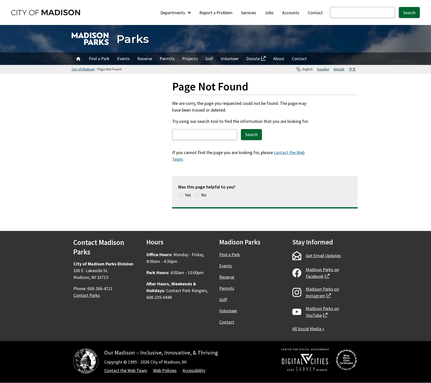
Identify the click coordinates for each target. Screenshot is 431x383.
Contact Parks (86, 295)
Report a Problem (215, 12)
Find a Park (99, 58)
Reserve (144, 58)
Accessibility (194, 370)
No (204, 195)
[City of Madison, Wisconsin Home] (85, 362)
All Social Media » (308, 329)
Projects (190, 58)
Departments (173, 12)
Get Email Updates (323, 255)
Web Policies (165, 370)
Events (123, 58)
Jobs (269, 12)
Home (78, 58)
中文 (352, 69)
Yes (188, 195)
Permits (167, 58)
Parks (132, 39)
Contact (315, 12)
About (278, 58)
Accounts (290, 12)
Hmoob (338, 69)
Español (323, 69)
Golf (209, 58)
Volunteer (230, 58)
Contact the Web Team (125, 370)
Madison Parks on (322, 273)
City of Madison (83, 69)
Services (248, 12)
